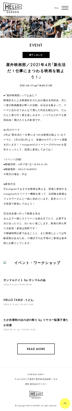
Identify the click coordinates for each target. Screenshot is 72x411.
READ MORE (36, 349)
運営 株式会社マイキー (36, 384)
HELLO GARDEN (27, 169)
